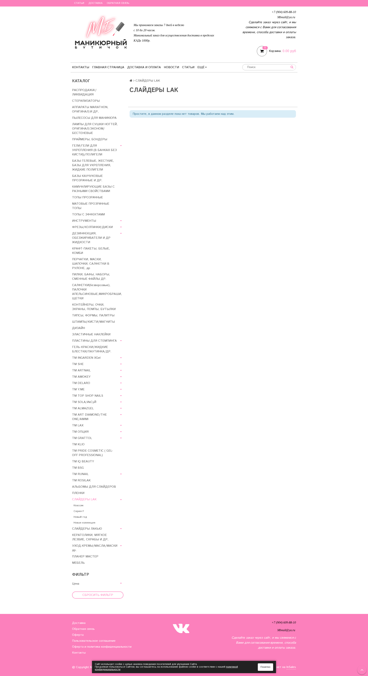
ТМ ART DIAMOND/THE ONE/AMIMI (89, 417)
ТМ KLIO (78, 444)
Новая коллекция (84, 523)
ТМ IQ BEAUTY (83, 461)
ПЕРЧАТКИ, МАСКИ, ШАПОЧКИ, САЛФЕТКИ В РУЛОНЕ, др (90, 263)
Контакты (80, 67)
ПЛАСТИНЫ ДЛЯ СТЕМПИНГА (94, 341)
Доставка (96, 3)
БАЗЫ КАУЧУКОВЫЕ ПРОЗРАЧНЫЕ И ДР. (87, 178)
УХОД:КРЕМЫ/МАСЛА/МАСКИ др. (94, 548)
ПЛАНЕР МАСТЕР (85, 556)
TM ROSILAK (81, 480)
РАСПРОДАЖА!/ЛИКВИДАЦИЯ (84, 92)
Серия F (79, 511)
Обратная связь (118, 3)
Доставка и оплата (144, 67)
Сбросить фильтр (97, 595)
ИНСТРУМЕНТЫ (84, 221)
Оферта (78, 635)
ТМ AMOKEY (81, 377)
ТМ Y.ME (78, 389)
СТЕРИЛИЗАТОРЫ (86, 101)
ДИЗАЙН (78, 328)
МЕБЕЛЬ (78, 563)
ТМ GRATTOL (82, 438)
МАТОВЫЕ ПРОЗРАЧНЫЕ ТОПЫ (90, 206)
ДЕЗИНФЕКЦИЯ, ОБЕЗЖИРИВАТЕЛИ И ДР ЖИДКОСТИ (91, 237)
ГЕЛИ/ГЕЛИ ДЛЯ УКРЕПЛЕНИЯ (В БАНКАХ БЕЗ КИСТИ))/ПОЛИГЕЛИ (94, 150)
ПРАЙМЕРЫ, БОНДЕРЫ (89, 139)
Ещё (201, 67)
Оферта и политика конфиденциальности (101, 647)
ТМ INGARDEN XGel (86, 358)
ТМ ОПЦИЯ (80, 432)
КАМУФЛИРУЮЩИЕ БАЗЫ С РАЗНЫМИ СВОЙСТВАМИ (93, 189)
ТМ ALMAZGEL (83, 408)
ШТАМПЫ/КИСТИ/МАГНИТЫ (93, 322)
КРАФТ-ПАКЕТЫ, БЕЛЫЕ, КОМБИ (91, 250)
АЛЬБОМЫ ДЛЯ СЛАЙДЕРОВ (94, 487)
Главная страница (108, 67)
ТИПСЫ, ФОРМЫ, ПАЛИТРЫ (93, 315)
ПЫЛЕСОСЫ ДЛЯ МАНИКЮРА (94, 118)
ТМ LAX (77, 425)
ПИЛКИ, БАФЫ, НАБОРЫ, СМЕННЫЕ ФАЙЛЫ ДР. (91, 276)
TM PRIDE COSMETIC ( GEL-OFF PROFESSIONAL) (92, 453)
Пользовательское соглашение (94, 641)
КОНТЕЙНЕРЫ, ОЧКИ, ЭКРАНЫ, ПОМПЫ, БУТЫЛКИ (94, 307)
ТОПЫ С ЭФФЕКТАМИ (88, 214)
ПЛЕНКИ (78, 493)
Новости (171, 67)
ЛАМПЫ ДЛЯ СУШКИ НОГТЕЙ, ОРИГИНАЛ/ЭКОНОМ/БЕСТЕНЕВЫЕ (95, 128)
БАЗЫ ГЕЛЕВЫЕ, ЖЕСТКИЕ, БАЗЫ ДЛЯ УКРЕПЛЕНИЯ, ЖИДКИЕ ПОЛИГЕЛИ (93, 165)
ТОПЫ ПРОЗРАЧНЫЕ (87, 197)
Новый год (80, 517)
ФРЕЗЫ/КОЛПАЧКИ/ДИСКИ (92, 227)
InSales (291, 667)
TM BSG (78, 468)
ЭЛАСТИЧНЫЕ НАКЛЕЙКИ (91, 334)
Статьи (79, 3)
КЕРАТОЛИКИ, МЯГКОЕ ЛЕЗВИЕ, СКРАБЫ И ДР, (90, 537)
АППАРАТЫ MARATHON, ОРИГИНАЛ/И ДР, (90, 109)
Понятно (265, 667)
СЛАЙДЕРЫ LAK (84, 499)
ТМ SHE (78, 364)
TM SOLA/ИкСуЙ (84, 402)
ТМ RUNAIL (80, 474)
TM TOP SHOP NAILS (87, 396)
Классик (79, 505)
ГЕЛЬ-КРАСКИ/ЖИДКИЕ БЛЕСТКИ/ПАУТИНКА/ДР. (91, 349)
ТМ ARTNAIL (81, 370)
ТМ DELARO (81, 383)
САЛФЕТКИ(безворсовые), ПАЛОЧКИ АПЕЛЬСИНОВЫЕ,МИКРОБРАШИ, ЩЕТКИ (97, 292)
